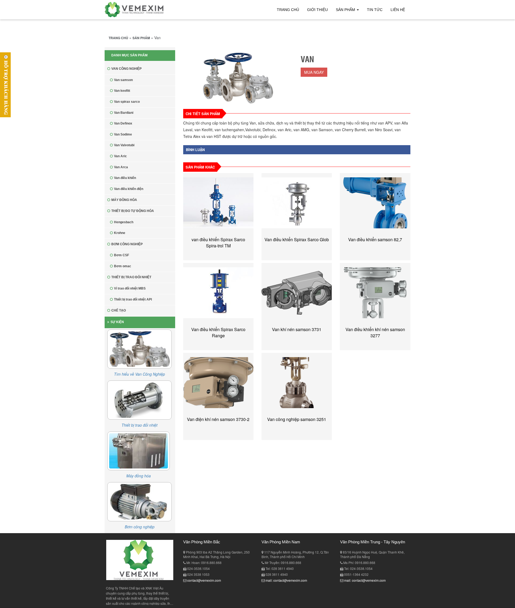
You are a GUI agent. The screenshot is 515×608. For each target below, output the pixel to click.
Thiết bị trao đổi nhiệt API (133, 299)
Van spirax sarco (127, 102)
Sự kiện (117, 322)
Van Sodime (123, 134)
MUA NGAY (314, 72)
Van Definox (123, 123)
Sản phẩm (346, 10)
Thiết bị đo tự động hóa (132, 211)
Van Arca (121, 167)
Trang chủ (118, 37)
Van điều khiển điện (128, 189)
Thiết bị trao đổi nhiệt (131, 277)
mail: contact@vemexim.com (286, 580)
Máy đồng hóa (124, 200)
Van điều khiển (125, 178)
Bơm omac (122, 266)
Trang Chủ (288, 10)
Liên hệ (398, 10)
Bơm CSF (121, 255)
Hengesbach (123, 222)
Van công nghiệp (126, 69)
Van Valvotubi (124, 145)
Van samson (123, 80)
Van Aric (120, 156)
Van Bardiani (123, 113)
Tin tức (374, 10)
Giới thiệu (317, 10)
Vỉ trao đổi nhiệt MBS (130, 288)
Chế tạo (118, 310)
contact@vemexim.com (203, 580)
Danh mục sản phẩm (129, 55)
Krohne (119, 233)
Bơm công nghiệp (127, 244)
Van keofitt (122, 91)
